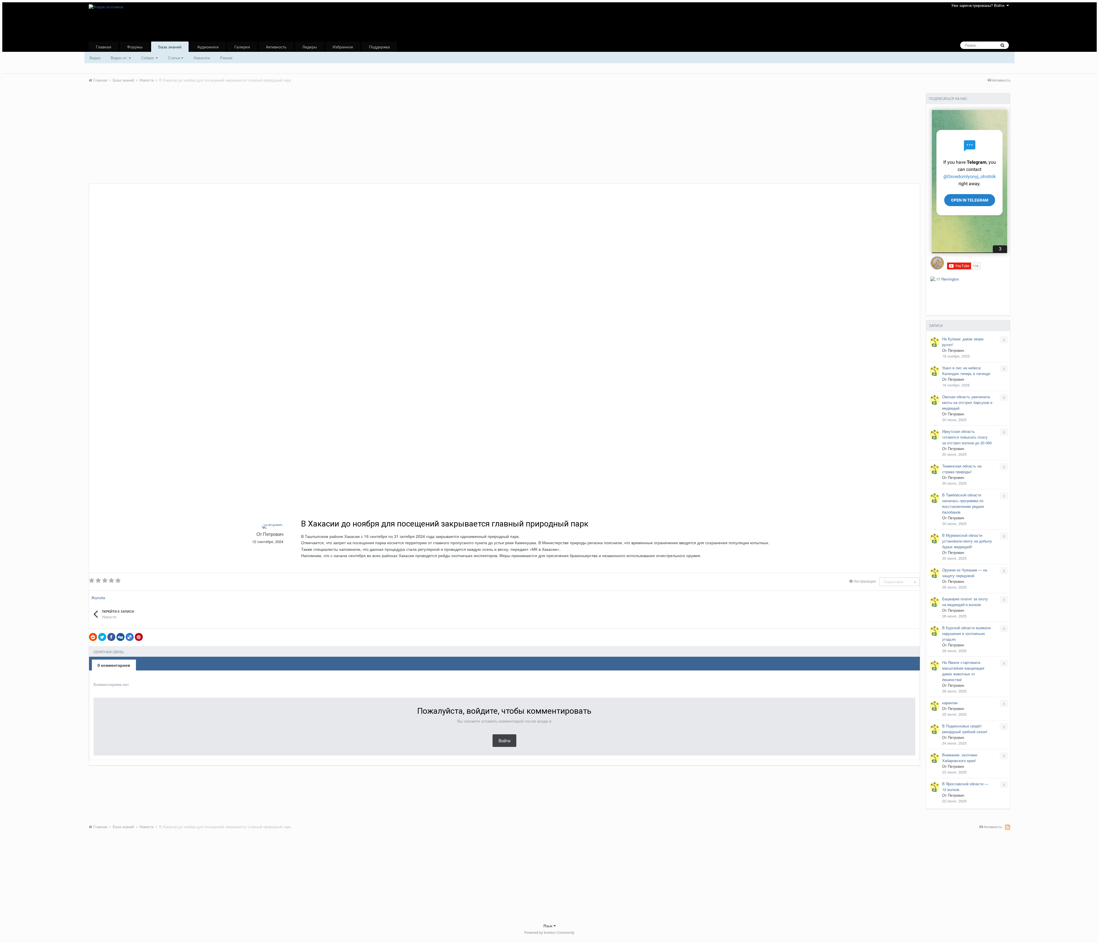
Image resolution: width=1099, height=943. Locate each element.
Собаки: (148, 57)
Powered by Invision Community (549, 932)
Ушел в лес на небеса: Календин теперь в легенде (966, 370)
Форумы (135, 47)
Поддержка (379, 47)
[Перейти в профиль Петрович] (272, 526)
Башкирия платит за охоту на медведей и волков (965, 601)
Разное (226, 57)
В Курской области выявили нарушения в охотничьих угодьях (966, 633)
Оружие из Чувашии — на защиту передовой (964, 572)
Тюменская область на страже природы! (961, 468)
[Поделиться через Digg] (120, 637)
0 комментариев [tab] (114, 665)
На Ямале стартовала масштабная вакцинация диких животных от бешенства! (963, 671)
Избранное (343, 47)
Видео (95, 57)
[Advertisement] (193, 140)
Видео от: (120, 57)
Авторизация (865, 581)
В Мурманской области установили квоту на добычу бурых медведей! (967, 540)
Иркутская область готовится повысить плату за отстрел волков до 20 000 (967, 437)
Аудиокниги (208, 47)
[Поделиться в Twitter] (102, 637)
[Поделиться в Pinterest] (139, 637)
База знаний (169, 47)
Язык (548, 925)
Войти (504, 740)
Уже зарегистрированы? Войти (979, 5)
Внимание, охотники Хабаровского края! (959, 757)
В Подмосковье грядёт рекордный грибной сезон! (964, 728)
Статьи (174, 57)
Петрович (273, 534)
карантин (950, 702)
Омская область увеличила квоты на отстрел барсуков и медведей (967, 402)
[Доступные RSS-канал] (1007, 827)
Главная (103, 47)
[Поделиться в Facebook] (111, 637)
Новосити (201, 57)
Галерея (242, 47)
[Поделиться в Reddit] (93, 637)
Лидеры (309, 47)
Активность (276, 47)
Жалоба (98, 597)
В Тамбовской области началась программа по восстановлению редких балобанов (963, 503)
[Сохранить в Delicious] (130, 637)
